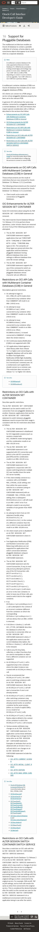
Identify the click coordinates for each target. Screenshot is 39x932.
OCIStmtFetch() (15, 796)
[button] (8, 2)
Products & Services (12, 926)
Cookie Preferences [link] (16, 929)
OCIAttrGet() (14, 830)
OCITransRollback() (16, 807)
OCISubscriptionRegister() (18, 820)
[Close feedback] (12, 917)
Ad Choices (27, 929)
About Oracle (19, 923)
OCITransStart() (15, 801)
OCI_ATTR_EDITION (17, 770)
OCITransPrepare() (16, 809)
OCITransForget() (15, 813)
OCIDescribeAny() (16, 822)
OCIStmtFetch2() (15, 798)
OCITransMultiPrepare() (18, 811)
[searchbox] (29, 3)
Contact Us (27, 923)
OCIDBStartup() (15, 381)
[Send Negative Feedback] (32, 917)
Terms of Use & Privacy (27, 926)
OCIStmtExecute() (16, 794)
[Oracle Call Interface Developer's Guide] (20, 26)
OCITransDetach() (16, 803)
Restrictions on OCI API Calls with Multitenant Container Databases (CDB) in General (18, 129)
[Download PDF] (24, 26)
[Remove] (19, 3)
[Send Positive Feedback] (36, 917)
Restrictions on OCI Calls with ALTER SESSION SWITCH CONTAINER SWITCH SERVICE (19, 143)
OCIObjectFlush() (15, 825)
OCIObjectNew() (15, 828)
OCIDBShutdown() (16, 384)
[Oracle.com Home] (4, 3)
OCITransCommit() (16, 805)
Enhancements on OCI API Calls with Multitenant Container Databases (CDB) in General (17, 116)
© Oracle (10, 923)
